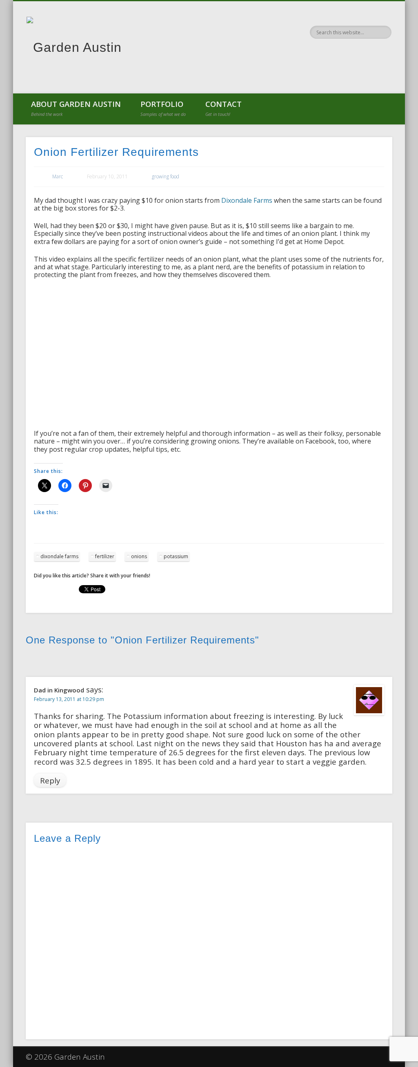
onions (139, 556)
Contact (223, 108)
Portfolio (163, 108)
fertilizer (104, 556)
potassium (176, 556)
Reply (50, 780)
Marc (57, 176)
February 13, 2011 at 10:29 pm (69, 699)
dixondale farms (59, 556)
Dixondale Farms (246, 200)
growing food (165, 176)
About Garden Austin (76, 108)
